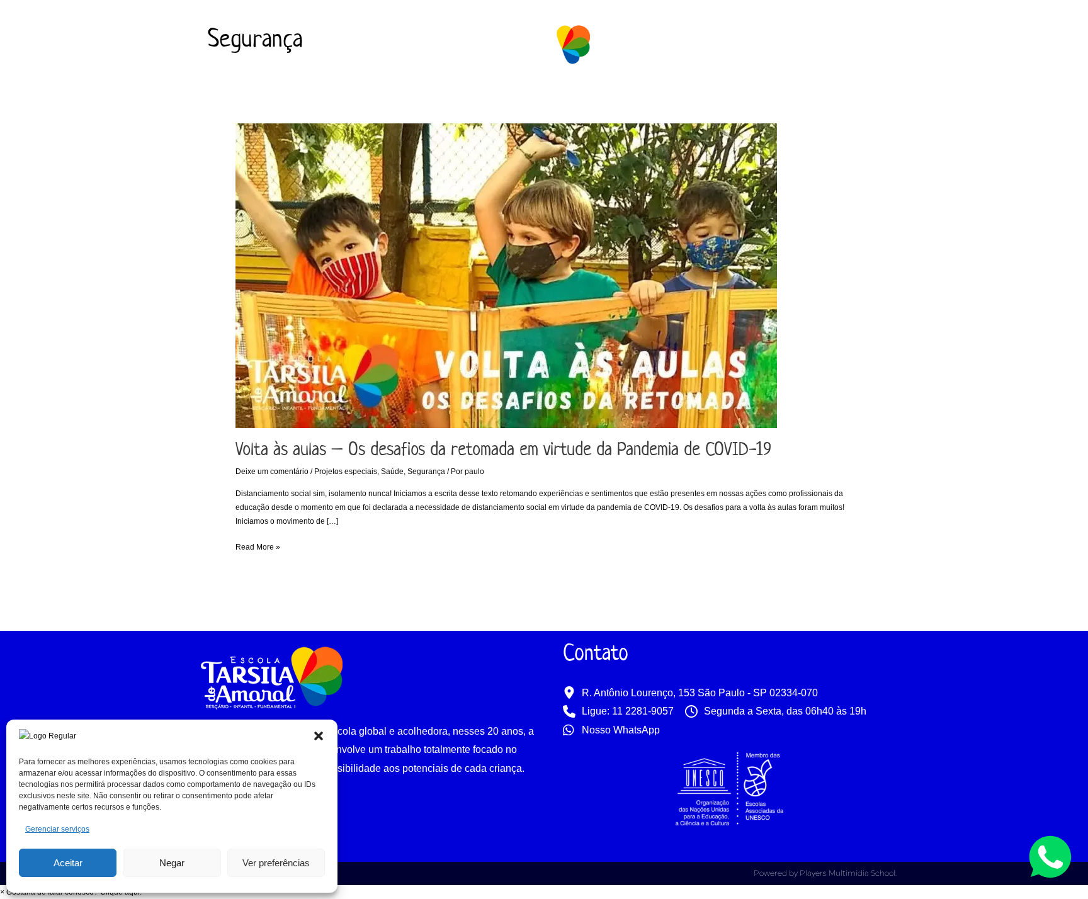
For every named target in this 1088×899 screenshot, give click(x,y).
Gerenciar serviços (57, 829)
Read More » (257, 545)
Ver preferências (276, 862)
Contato (813, 93)
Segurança (426, 471)
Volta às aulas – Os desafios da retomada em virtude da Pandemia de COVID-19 (503, 451)
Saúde (392, 471)
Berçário (355, 93)
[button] (318, 736)
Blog (757, 93)
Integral (584, 93)
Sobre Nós (267, 93)
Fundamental (508, 93)
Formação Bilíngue (675, 93)
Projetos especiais (345, 471)
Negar (171, 862)
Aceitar (68, 862)
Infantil (419, 93)
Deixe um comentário (272, 471)
